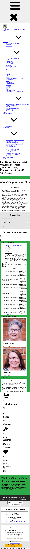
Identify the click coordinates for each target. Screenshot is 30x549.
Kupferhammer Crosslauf (11, 145)
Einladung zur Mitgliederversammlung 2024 (15, 245)
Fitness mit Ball (9, 63)
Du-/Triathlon (9, 60)
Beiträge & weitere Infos (11, 105)
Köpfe (4, 112)
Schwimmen (9, 82)
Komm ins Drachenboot (14, 58)
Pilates (7, 77)
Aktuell (4, 30)
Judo (7, 69)
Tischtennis (8, 86)
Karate (7, 71)
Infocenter (5, 102)
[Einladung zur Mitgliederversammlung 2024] (8, 249)
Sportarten (5, 42)
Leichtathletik (9, 73)
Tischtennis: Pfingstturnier (12, 154)
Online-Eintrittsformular (11, 106)
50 (8, 314)
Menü (26, 22)
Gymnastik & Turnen (11, 66)
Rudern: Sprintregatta (11, 150)
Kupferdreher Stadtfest (11, 146)
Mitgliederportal (9, 109)
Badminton (8, 44)
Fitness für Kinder (10, 62)
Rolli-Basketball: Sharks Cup (12, 149)
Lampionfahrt (9, 148)
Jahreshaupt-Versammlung (12, 142)
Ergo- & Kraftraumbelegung (12, 108)
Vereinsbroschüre (10, 110)
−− (4, 314)
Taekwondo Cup (10, 155)
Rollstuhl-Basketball (10, 79)
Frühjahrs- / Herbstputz (11, 141)
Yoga (7, 89)
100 (10, 314)
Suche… (5, 158)
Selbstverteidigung (10, 83)
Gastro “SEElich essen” (8, 157)
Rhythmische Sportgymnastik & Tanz (14, 78)
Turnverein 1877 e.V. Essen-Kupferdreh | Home (14, 29)
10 (7, 314)
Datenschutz (23, 499)
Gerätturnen (8, 65)
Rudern (7, 81)
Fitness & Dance (9, 61)
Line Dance (8, 74)
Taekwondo (8, 85)
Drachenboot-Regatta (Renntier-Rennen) (15, 140)
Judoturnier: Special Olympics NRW (14, 144)
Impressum (14, 499)
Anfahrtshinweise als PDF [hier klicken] (15, 521)
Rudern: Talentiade (10, 151)
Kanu (7, 70)
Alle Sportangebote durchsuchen (13, 43)
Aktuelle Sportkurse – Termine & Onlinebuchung (17, 104)
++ (13, 314)
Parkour (7, 75)
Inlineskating (9, 67)
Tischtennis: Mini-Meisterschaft (13, 153)
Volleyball (8, 87)
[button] (15, 218)
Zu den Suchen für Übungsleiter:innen (14, 91)
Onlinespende (9, 126)
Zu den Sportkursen (10, 90)
